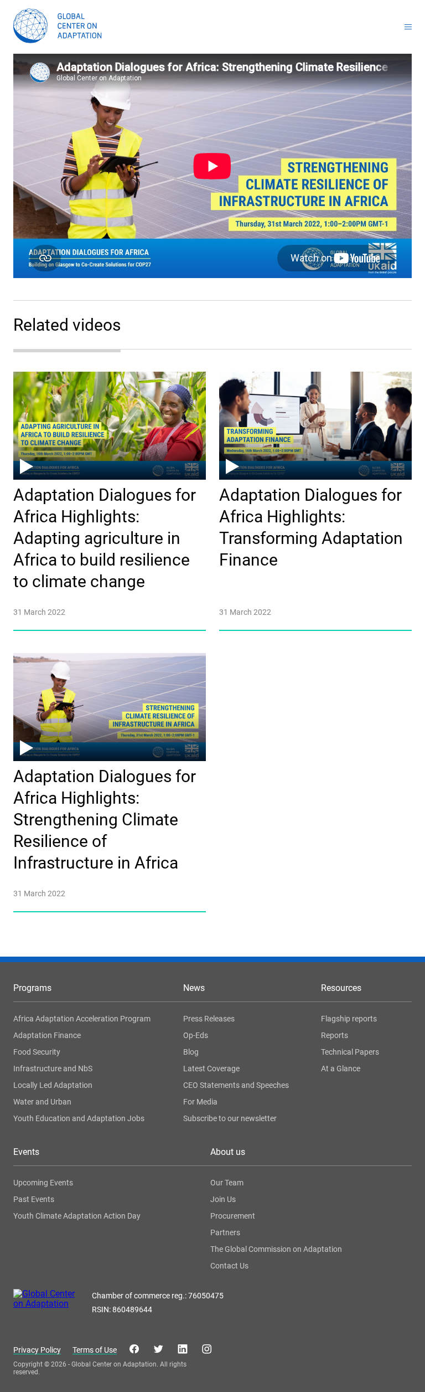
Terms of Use (94, 1350)
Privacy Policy (37, 1350)
